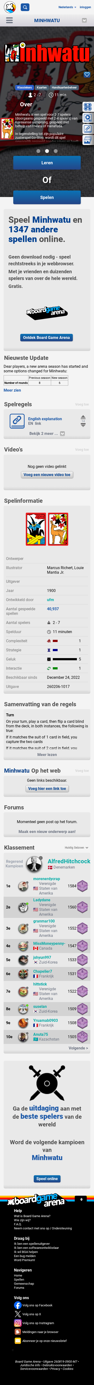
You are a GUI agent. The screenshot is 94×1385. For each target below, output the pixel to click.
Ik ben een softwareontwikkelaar (36, 1248)
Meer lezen (47, 754)
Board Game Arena (28, 1361)
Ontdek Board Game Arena (46, 337)
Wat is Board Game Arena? (32, 1216)
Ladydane (41, 900)
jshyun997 (42, 957)
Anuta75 (40, 1034)
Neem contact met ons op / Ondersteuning (43, 1228)
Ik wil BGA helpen (26, 1252)
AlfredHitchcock (69, 861)
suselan (40, 1006)
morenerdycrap (46, 879)
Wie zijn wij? (22, 1220)
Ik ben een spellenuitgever (32, 1243)
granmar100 (44, 921)
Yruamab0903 (45, 1020)
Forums (19, 1288)
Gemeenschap (24, 1283)
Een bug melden (25, 1256)
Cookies (68, 1369)
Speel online (47, 1178)
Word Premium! (24, 1260)
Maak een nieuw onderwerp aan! (47, 831)
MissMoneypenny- (49, 943)
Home (18, 1275)
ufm (50, 599)
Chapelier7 (42, 971)
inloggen (85, 7)
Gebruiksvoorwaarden (57, 1365)
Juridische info (30, 1365)
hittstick (40, 984)
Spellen (19, 1279)
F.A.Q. (18, 1224)
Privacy (55, 1369)
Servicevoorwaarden (34, 1369)
